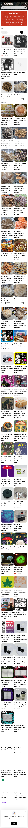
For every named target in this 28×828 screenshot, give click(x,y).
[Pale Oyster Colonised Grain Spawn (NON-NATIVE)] (7, 155)
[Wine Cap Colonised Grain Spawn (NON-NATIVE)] (20, 245)
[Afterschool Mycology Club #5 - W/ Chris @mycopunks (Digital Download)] (7, 381)
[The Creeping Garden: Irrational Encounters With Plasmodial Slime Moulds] (7, 403)
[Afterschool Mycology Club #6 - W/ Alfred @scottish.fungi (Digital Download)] (20, 358)
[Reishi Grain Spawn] (7, 245)
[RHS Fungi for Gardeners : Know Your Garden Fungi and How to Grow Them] (20, 448)
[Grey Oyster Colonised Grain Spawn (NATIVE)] (20, 133)
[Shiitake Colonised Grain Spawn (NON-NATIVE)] (20, 110)
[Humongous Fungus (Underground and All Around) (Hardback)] (20, 426)
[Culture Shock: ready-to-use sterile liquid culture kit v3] (20, 694)
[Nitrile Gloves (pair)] (20, 64)
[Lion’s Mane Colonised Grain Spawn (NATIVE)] (20, 290)
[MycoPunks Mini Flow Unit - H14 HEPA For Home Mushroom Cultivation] (7, 717)
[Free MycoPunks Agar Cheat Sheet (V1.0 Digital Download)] (20, 807)
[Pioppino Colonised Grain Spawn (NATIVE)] (7, 200)
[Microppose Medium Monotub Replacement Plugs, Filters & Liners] (7, 649)
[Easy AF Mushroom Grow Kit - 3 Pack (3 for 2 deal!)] (7, 41)
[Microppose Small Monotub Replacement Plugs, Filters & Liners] (20, 649)
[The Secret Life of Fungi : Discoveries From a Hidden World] (7, 448)
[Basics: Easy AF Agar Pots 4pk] (7, 740)
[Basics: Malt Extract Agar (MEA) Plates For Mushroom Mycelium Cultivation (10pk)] (7, 807)
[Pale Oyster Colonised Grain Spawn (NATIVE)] (20, 87)
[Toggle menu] (2, 4)
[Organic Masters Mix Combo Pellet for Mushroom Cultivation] (7, 87)
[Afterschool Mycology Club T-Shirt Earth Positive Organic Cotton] (7, 64)
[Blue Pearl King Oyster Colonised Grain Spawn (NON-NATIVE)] (20, 313)
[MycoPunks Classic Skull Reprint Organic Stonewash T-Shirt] (20, 41)
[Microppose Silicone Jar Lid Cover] (7, 493)
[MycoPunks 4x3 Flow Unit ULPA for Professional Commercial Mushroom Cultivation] (7, 672)
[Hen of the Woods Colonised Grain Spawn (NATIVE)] (20, 200)
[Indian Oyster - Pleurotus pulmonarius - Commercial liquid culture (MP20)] (20, 740)
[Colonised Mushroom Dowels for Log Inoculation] (7, 110)
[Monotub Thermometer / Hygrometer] (20, 516)
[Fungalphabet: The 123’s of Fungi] (20, 538)
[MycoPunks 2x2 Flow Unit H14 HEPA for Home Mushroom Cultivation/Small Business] (7, 694)
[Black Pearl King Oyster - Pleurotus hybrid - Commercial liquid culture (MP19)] (20, 762)
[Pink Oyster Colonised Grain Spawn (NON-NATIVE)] (20, 223)
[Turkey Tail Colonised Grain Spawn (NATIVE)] (20, 155)
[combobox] (14, 7)
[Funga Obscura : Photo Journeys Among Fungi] (7, 559)
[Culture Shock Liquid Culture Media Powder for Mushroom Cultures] (7, 627)
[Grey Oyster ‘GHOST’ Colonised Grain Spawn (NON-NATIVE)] (7, 133)
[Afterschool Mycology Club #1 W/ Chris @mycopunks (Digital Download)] (7, 604)
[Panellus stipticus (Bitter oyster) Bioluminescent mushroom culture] (20, 559)
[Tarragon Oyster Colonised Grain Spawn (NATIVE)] (7, 178)
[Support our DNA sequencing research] (20, 604)
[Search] (25, 8)
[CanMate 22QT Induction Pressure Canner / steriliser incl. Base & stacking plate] (20, 493)
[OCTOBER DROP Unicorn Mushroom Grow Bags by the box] (20, 403)
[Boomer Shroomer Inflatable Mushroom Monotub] (7, 358)
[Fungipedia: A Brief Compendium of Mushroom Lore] (7, 471)
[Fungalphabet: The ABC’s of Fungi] (7, 538)
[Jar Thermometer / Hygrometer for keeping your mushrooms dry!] (7, 426)
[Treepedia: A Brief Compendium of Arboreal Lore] (7, 582)
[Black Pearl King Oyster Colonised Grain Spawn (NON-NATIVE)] (7, 223)
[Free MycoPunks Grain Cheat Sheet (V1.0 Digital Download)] (20, 717)
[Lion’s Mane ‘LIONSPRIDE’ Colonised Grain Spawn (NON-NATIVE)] (7, 313)
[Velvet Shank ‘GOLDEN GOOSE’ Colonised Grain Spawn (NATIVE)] (7, 268)
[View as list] (25, 32)
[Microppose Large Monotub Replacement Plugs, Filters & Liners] (20, 627)
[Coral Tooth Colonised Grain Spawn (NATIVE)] (7, 290)
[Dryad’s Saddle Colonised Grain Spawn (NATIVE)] (20, 178)
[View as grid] (21, 32)
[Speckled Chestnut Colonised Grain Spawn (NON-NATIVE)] (20, 268)
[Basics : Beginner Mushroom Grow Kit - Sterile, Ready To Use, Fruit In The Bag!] (20, 785)
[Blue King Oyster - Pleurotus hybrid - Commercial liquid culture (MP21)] (7, 762)
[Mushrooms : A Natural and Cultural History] (20, 582)
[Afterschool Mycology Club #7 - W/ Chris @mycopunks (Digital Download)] (7, 336)
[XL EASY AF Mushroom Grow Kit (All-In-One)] (7, 785)
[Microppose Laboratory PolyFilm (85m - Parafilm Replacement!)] (20, 471)
